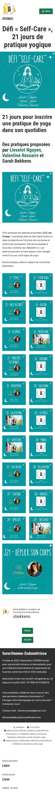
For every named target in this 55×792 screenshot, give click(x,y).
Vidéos (27, 630)
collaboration (24, 740)
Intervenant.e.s (12, 734)
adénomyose (12, 730)
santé (29, 737)
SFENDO (7, 19)
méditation (25, 734)
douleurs (31, 730)
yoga (43, 737)
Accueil (27, 640)
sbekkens (20, 727)
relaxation (11, 737)
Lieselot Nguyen (25, 150)
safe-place (22, 737)
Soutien (36, 737)
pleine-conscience (38, 734)
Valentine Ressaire (20, 155)
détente (22, 730)
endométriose (42, 730)
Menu (46, 11)
